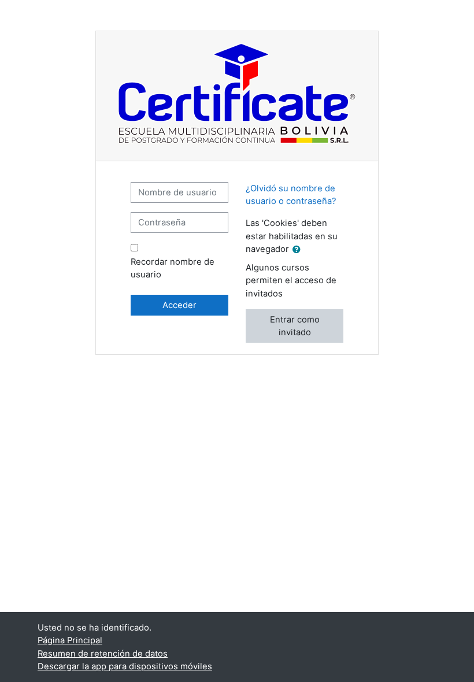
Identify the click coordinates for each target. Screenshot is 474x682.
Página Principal (70, 640)
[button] (298, 250)
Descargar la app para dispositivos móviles (125, 666)
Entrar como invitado (295, 326)
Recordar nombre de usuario (172, 268)
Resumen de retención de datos (103, 653)
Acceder (179, 305)
